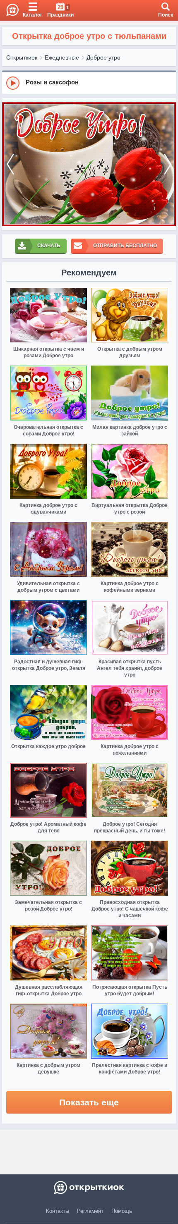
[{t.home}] (89, 1187)
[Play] (12, 83)
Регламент (90, 1211)
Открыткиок (21, 57)
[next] (167, 164)
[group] (89, 83)
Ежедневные (62, 57)
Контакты (57, 1211)
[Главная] (9, 10)
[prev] (10, 164)
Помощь (121, 1211)
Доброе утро (103, 57)
